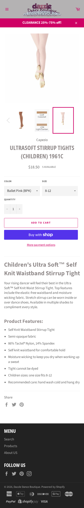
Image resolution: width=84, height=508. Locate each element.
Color (7, 181)
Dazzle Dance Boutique (27, 487)
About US (10, 452)
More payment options (41, 245)
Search (9, 439)
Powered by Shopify (53, 487)
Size (44, 181)
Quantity (9, 199)
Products (10, 446)
